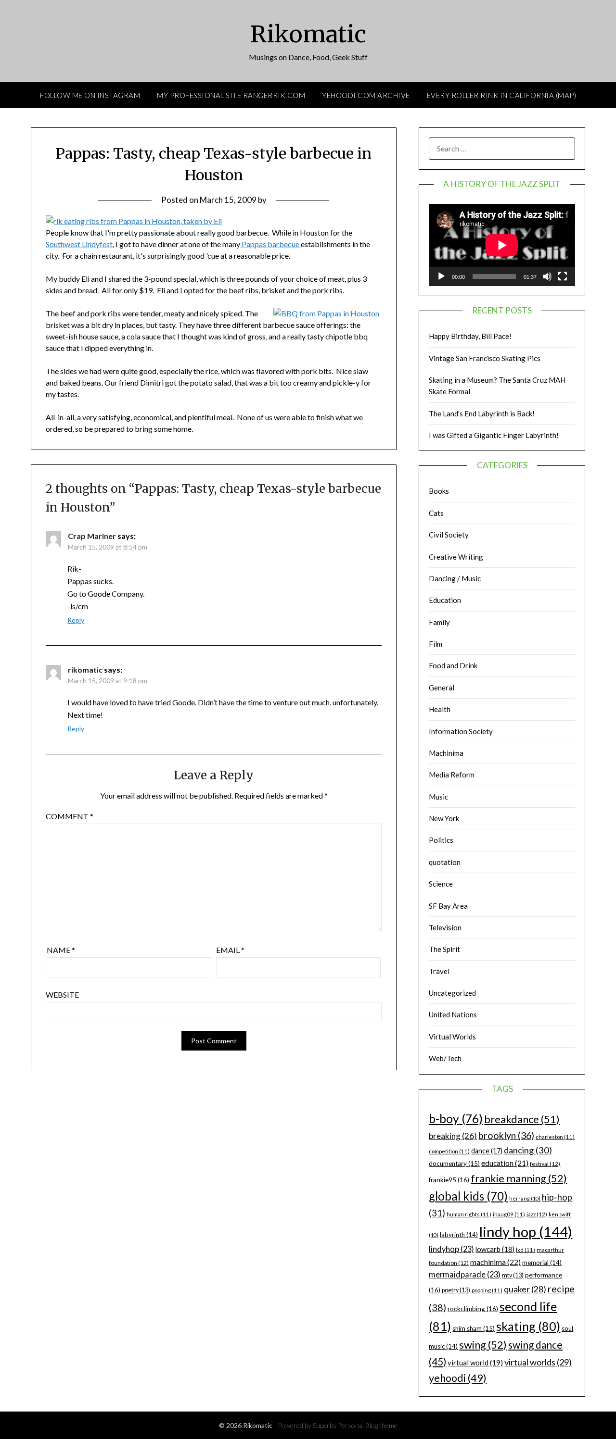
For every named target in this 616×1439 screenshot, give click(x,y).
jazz (536, 1214)
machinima (495, 1261)
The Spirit (444, 949)
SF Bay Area (448, 905)
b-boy (456, 1118)
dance (486, 1151)
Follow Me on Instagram (90, 95)
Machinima (446, 753)
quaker (525, 1289)
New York (444, 818)
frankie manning (519, 1178)
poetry (456, 1290)
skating (528, 1326)
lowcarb (494, 1249)
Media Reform (452, 774)
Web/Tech (445, 1058)
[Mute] (547, 276)
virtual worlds (538, 1362)
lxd (525, 1250)
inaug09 (509, 1214)
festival (545, 1163)
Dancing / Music (455, 578)
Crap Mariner (92, 535)
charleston (555, 1137)
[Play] (441, 276)
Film (435, 643)
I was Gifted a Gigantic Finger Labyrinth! (494, 435)
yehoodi (458, 1378)
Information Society (461, 731)
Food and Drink (453, 665)
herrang (524, 1198)
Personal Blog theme (368, 1425)
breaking (453, 1136)
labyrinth (459, 1235)
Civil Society (449, 534)
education (504, 1163)
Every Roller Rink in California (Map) (502, 95)
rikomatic (85, 669)
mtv (513, 1275)
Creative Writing (456, 556)
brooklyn (506, 1135)
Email (230, 949)
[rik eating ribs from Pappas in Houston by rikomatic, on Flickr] (134, 220)
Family (439, 622)
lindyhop (451, 1248)
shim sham (473, 1328)
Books (439, 491)
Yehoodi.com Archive (366, 95)
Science (441, 883)
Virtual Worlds (452, 1036)
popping (487, 1290)
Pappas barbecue (270, 244)
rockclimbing (473, 1308)
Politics (441, 840)
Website (62, 994)
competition (449, 1151)
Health (439, 709)
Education (445, 600)
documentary (454, 1163)
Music (438, 796)
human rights (469, 1214)
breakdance (522, 1119)
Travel (439, 971)
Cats (436, 513)
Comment (69, 816)
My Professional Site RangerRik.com (231, 95)
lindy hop (525, 1231)
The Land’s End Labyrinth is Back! (482, 413)
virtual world (475, 1362)
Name (61, 949)
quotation (445, 862)
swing (483, 1344)
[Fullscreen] (562, 276)
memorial (542, 1262)
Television (445, 927)
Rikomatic (308, 34)
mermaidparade (464, 1274)
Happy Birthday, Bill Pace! (470, 336)
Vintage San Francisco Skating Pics (484, 358)
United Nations (453, 1014)
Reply (75, 620)
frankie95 (449, 1180)
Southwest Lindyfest (79, 244)
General (441, 687)
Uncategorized (452, 993)
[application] (502, 245)
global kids (468, 1196)
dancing (528, 1150)
